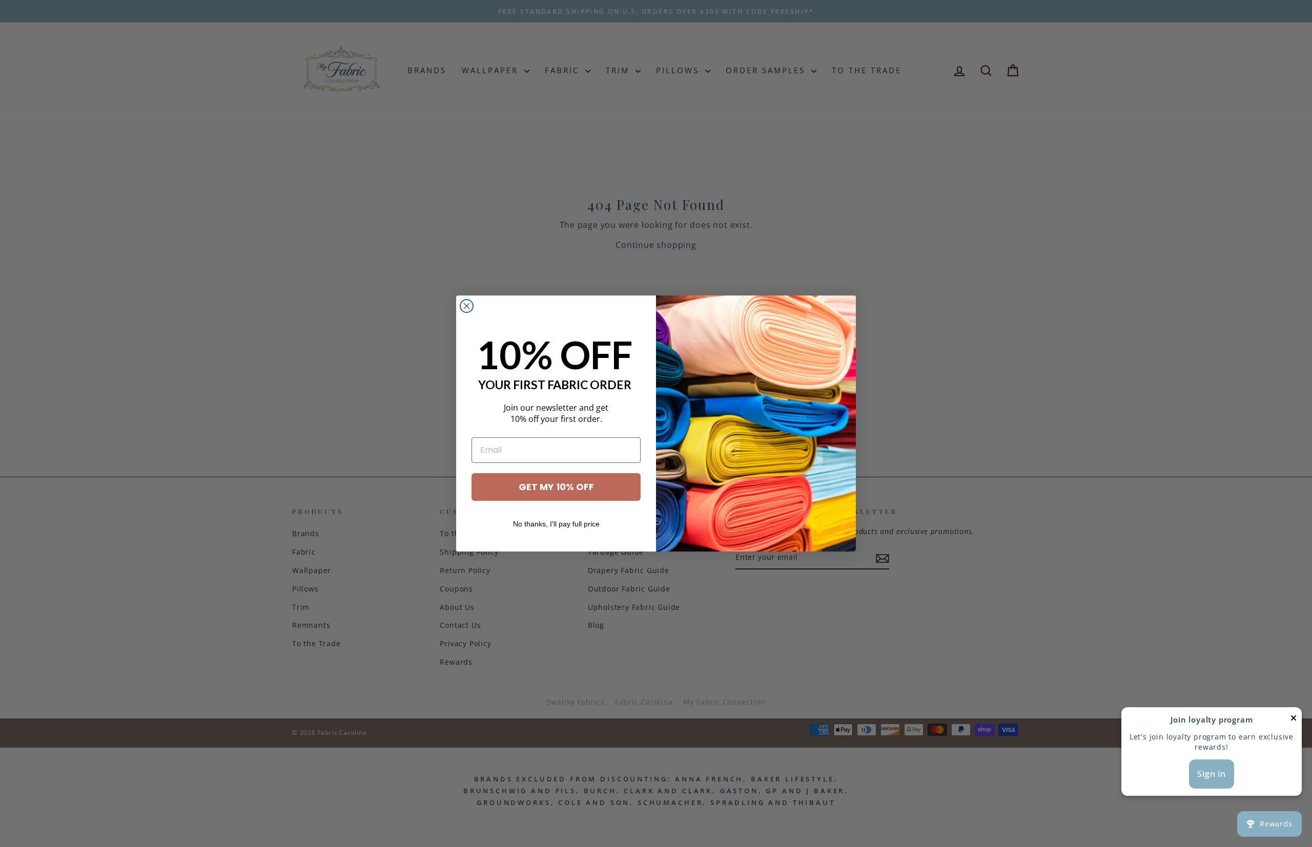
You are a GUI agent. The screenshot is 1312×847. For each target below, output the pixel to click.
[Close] (1293, 720)
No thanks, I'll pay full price (556, 524)
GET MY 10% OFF (556, 486)
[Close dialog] (466, 306)
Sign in (1211, 773)
